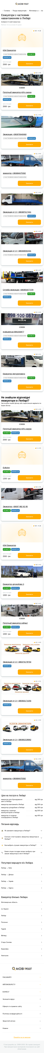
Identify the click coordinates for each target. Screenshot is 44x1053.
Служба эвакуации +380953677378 (18, 290)
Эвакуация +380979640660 (14, 134)
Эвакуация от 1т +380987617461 (17, 212)
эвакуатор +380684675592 (14, 173)
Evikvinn (6, 468)
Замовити (29, 63)
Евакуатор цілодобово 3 (13, 584)
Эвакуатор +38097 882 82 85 (15, 506)
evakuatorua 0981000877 (13, 332)
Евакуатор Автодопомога (14, 374)
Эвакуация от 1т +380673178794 (17, 662)
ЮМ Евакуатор (9, 50)
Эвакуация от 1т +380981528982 (17, 740)
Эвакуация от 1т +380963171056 (17, 701)
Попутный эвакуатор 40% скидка (17, 92)
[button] (20, 87)
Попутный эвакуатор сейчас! (15, 623)
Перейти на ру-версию (22, 1037)
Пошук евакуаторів (19, 11)
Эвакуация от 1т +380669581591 (17, 251)
